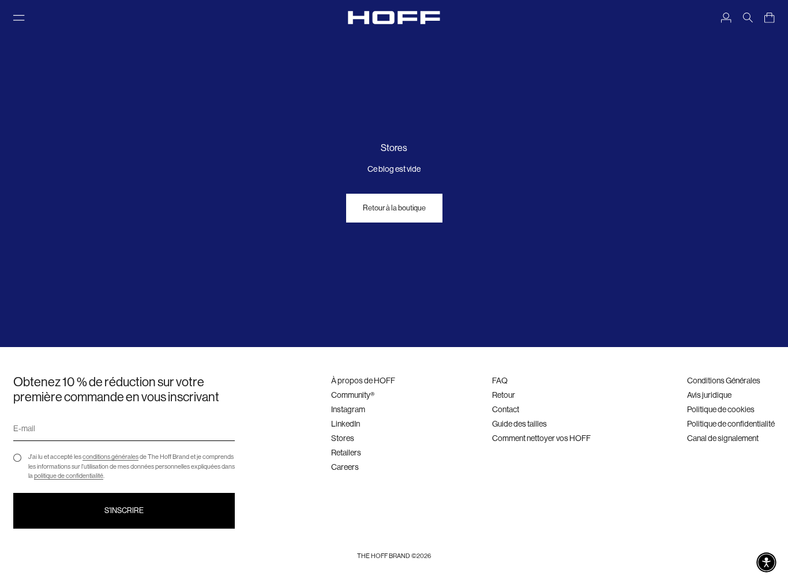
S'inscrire (124, 510)
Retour (503, 395)
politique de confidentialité (68, 476)
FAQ (500, 380)
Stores (342, 438)
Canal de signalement (723, 438)
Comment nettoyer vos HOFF (541, 438)
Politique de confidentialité (731, 423)
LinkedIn (345, 423)
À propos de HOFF (363, 380)
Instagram (348, 409)
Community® (352, 395)
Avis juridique (709, 395)
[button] (766, 562)
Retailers (346, 452)
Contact (505, 409)
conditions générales (110, 457)
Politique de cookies (721, 409)
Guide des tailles (519, 423)
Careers (345, 467)
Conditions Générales (723, 380)
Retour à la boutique (394, 208)
